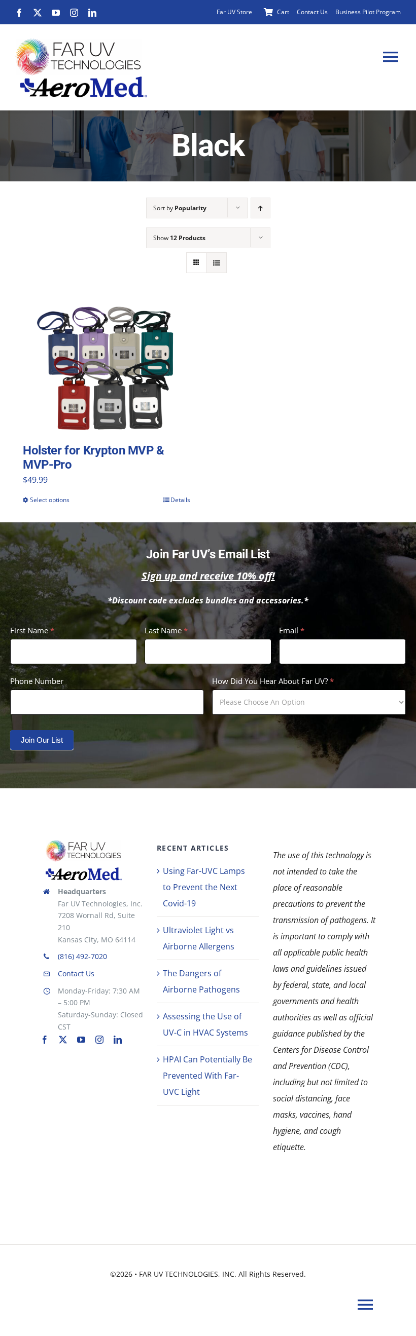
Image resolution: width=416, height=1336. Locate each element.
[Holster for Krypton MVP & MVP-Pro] (106, 368)
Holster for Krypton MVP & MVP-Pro (93, 457)
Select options (50, 499)
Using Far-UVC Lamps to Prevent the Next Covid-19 (204, 887)
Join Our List (42, 740)
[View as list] (216, 263)
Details (180, 499)
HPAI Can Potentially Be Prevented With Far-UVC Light (207, 1075)
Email (291, 630)
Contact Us (76, 973)
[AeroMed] (84, 871)
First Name (32, 630)
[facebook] (19, 13)
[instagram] (74, 13)
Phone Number (36, 681)
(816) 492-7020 (82, 956)
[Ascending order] (260, 208)
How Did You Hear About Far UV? (273, 681)
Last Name (166, 630)
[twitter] (37, 13)
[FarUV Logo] (84, 843)
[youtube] (56, 13)
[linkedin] (92, 13)
